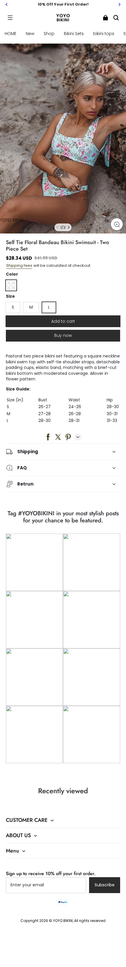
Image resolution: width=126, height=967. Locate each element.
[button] (10, 18)
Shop (49, 34)
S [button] (13, 307)
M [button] (31, 307)
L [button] (49, 307)
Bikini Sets (74, 34)
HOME (10, 34)
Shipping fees (19, 265)
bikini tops (103, 34)
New (30, 34)
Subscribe (105, 885)
